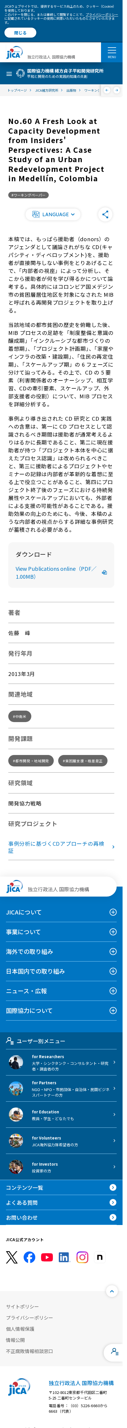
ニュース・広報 (26, 990)
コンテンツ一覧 (24, 1187)
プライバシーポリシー (102, 14)
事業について (23, 931)
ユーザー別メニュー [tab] (41, 1041)
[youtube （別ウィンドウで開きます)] (47, 1257)
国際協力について (29, 1010)
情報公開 (15, 1339)
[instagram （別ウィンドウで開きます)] (82, 1257)
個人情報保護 (20, 1328)
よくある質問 (22, 1202)
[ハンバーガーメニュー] (111, 50)
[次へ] (117, 90)
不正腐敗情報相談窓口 (29, 1351)
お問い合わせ (22, 1217)
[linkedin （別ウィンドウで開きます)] (65, 1257)
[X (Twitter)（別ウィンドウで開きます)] (12, 1257)
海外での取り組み (29, 951)
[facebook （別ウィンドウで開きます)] (29, 1257)
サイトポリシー (22, 1306)
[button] (53, 214)
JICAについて (24, 912)
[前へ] (107, 90)
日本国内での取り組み (35, 971)
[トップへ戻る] (112, 1291)
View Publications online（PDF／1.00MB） (56, 572)
